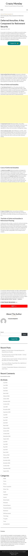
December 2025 (6, 401)
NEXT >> (14, 306)
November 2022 (6, 463)
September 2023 (6, 436)
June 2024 (5, 417)
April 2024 (5, 422)
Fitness (4, 483)
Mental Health (6, 500)
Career (4, 481)
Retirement (5, 510)
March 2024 (5, 425)
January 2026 (6, 398)
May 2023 (5, 446)
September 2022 (6, 468)
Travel (4, 521)
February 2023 (6, 455)
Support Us (14, 43)
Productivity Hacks (7, 508)
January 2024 (6, 430)
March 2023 (5, 452)
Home (2, 14)
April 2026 (5, 390)
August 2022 (6, 471)
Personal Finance (6, 505)
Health (4, 491)
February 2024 (6, 428)
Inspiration (5, 494)
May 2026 (5, 388)
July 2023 (5, 441)
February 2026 (6, 396)
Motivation (5, 502)
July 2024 (5, 414)
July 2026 (5, 382)
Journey (5, 497)
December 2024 (6, 409)
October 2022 (6, 465)
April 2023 (5, 449)
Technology (5, 516)
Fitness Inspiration (8, 14)
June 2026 (5, 385)
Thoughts (5, 518)
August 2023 (6, 438)
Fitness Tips (5, 489)
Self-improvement (7, 513)
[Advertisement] (14, 60)
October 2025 (6, 404)
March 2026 (5, 393)
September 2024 (6, 412)
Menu (2, 9)
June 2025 (5, 406)
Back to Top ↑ (14, 554)
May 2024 (5, 420)
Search (2, 332)
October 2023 (6, 433)
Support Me (14, 339)
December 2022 (6, 460)
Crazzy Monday (14, 3)
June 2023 (5, 444)
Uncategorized (6, 524)
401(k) (4, 478)
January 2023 (6, 457)
